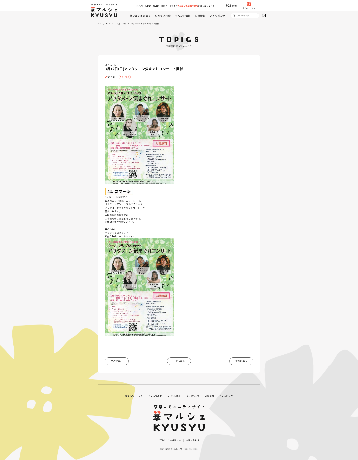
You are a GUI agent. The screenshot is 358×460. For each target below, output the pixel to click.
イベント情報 (183, 16)
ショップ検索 (163, 16)
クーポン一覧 (193, 396)
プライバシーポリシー (170, 440)
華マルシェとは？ (140, 16)
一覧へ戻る (179, 361)
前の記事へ (117, 361)
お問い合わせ (192, 440)
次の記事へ (241, 361)
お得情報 (200, 16)
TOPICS (109, 23)
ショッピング (217, 16)
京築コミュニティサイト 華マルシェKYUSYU (104, 10)
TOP (100, 23)
